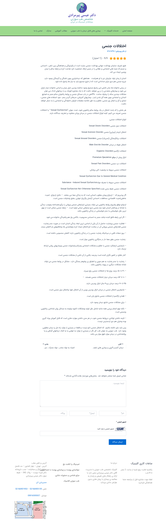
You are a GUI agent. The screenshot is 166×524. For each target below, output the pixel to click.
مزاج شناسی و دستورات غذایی (67, 475)
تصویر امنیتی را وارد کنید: (105, 429)
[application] (105, 31)
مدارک (48, 30)
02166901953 (21, 488)
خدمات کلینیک (112, 30)
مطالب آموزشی (61, 30)
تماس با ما (38, 30)
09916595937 (34, 495)
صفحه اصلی (127, 30)
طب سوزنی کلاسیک (71, 480)
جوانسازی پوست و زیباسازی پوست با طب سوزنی (59, 469)
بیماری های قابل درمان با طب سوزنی (85, 30)
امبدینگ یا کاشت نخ (71, 464)
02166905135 (36, 488)
